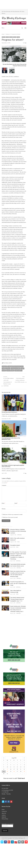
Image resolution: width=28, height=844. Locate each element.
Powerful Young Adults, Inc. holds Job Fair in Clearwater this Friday (18, 583)
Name (3, 503)
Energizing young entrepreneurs (9, 412)
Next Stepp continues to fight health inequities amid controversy (13, 466)
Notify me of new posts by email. (10, 517)
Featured (14, 37)
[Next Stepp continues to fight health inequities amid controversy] (14, 448)
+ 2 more (18, 37)
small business (18, 370)
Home (3, 809)
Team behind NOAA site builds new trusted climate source (17, 565)
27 (7, 762)
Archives (4, 815)
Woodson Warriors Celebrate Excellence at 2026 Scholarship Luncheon (18, 531)
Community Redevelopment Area (15, 366)
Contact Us (4, 811)
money (3, 370)
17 (7, 769)
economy (8, 368)
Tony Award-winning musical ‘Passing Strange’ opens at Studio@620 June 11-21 (17, 599)
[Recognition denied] (5, 545)
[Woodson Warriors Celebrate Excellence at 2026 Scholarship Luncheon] (5, 529)
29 (24, 771)
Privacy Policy (5, 819)
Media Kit (4, 817)
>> (24, 758)
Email (16, 503)
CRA (3, 368)
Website (3, 508)
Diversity (7, 37)
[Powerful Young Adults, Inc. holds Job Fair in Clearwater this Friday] (5, 581)
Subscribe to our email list (7, 824)
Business (3, 37)
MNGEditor (19, 534)
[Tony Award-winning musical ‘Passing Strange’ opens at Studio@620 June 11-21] (5, 597)
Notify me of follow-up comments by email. (13, 514)
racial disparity (10, 370)
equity (22, 368)
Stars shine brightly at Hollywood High (15, 591)
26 (14, 771)
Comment (4, 485)
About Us (4, 813)
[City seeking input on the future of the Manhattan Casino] (14, 421)
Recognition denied (15, 545)
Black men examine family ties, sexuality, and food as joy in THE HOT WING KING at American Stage (18, 573)
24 (7, 771)
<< (3, 758)
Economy (10, 37)
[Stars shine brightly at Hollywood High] (5, 590)
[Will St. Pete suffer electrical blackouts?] (5, 538)
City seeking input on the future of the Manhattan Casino (11, 438)
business (4, 366)
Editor (18, 541)
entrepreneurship (15, 368)
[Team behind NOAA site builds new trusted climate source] (5, 564)
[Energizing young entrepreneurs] (14, 395)
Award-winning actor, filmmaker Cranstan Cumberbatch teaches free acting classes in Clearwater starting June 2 (18, 608)
